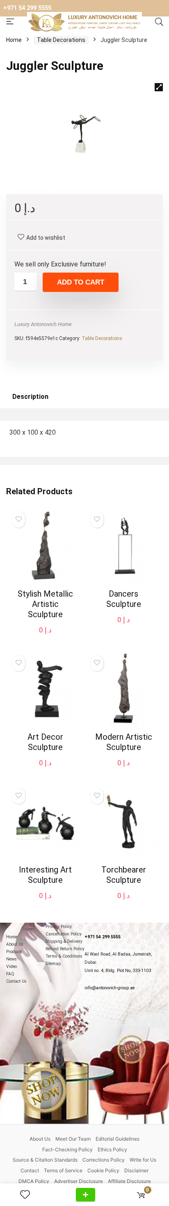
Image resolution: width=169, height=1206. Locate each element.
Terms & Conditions (64, 956)
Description (30, 396)
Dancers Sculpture (123, 599)
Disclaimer (136, 1170)
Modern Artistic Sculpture (123, 742)
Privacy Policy (59, 926)
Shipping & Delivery (64, 941)
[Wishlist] (28, 1195)
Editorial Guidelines (117, 1139)
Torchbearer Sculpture (123, 875)
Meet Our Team (73, 1139)
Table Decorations (61, 40)
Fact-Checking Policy (67, 1149)
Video (11, 966)
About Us (14, 944)
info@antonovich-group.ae (109, 988)
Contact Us (16, 981)
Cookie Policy (103, 1170)
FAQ (10, 974)
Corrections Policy (103, 1160)
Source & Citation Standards (45, 1160)
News (11, 959)
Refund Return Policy (65, 948)
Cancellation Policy (64, 934)
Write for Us (143, 1160)
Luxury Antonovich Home (43, 324)
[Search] (159, 22)
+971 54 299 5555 (27, 8)
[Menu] (10, 22)
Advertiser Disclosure (78, 1181)
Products (14, 951)
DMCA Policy (33, 1181)
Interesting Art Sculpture (45, 875)
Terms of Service (63, 1170)
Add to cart (80, 282)
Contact (30, 1170)
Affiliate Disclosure (129, 1181)
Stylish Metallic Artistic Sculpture (45, 604)
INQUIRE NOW (85, 1194)
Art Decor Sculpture (45, 742)
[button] (159, 87)
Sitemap (53, 963)
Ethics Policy (112, 1149)
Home (14, 40)
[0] (141, 1195)
